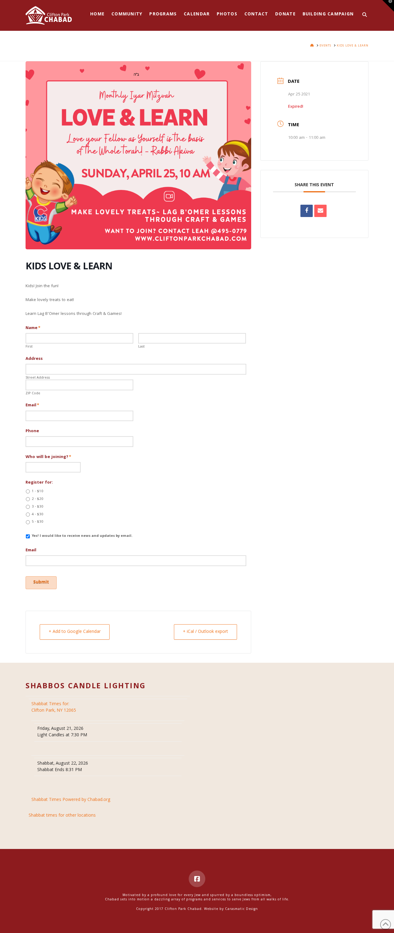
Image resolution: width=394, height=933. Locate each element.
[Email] (320, 211)
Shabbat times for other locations (62, 816)
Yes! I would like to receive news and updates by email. (82, 536)
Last (141, 347)
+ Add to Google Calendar (75, 632)
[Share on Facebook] (306, 211)
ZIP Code (33, 394)
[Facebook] (197, 879)
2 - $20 (37, 499)
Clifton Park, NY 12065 (54, 707)
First (29, 347)
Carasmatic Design (241, 909)
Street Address (38, 378)
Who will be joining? (48, 457)
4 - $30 (37, 514)
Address (34, 359)
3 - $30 (37, 507)
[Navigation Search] (362, 15)
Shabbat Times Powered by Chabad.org (71, 800)
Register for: (39, 482)
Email (32, 405)
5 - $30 (37, 522)
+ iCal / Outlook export (205, 632)
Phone (32, 431)
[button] (388, 6)
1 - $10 (37, 491)
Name (33, 328)
